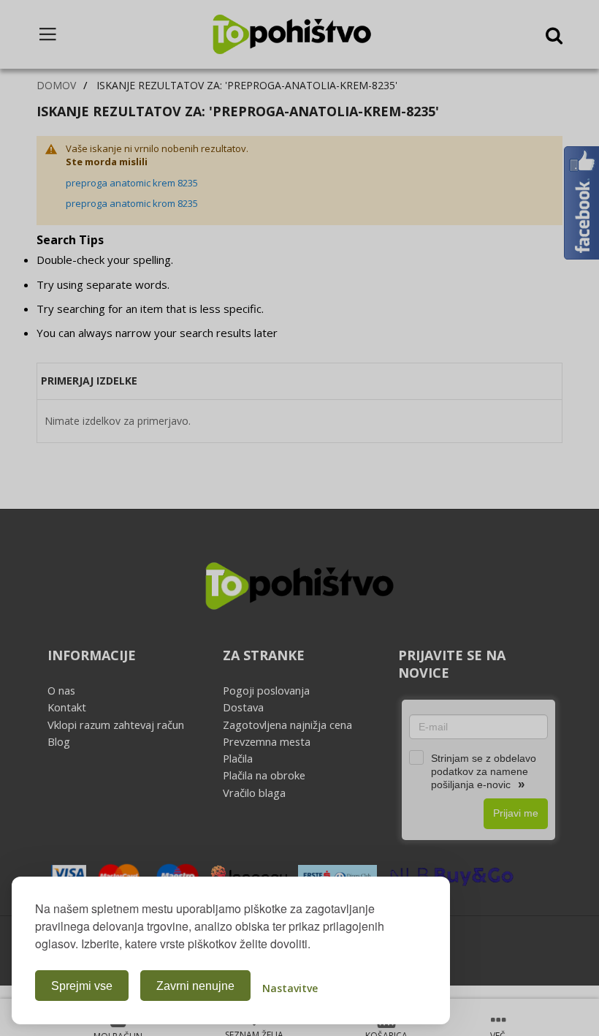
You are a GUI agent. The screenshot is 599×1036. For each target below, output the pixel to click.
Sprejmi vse (81, 986)
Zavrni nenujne (195, 986)
